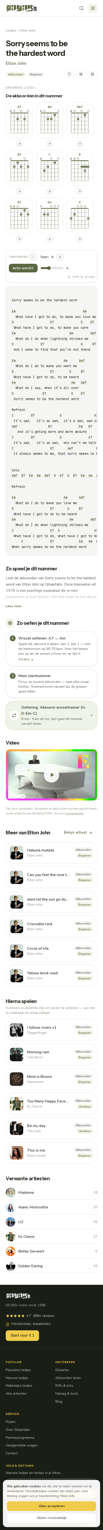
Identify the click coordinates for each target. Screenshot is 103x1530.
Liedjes (11, 30)
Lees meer (14, 606)
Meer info (67, 1496)
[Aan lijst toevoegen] (81, 74)
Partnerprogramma (20, 1437)
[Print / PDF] (92, 74)
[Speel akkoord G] (79, 239)
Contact (12, 1453)
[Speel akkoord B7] (19, 191)
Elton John (28, 30)
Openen (23, 659)
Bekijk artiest (75, 832)
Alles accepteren (52, 1506)
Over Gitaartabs (18, 1429)
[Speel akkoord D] (79, 191)
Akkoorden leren (68, 1378)
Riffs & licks (64, 1385)
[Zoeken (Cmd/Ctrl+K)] (81, 8)
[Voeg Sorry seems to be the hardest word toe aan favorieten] (69, 74)
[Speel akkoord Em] (49, 239)
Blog (58, 1401)
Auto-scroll (23, 268)
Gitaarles (62, 1370)
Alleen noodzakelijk (52, 1518)
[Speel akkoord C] (49, 191)
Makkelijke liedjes (19, 1385)
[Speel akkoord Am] (49, 143)
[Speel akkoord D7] (19, 239)
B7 (92, 322)
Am (84, 311)
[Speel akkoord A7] (19, 143)
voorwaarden (75, 813)
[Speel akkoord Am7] (79, 143)
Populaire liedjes (18, 1370)
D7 (52, 322)
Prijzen (11, 1421)
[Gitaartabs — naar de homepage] (22, 8)
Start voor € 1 (22, 1335)
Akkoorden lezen (21, 87)
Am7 (93, 333)
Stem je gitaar (83, 277)
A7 (96, 415)
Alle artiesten (16, 1393)
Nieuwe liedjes (17, 1378)
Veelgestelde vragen (22, 1445)
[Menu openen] (93, 8)
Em (14, 311)
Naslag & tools (66, 1393)
